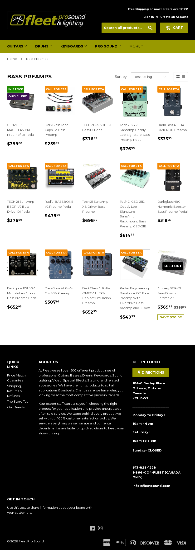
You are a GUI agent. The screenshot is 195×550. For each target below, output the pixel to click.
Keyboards (72, 46)
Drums (42, 46)
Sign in (148, 17)
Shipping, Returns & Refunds (14, 391)
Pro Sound (106, 46)
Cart (177, 27)
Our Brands (15, 407)
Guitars (15, 46)
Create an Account (174, 17)
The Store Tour (18, 401)
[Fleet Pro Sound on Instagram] (100, 529)
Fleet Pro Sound (31, 541)
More (135, 46)
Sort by (121, 77)
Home (12, 59)
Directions (152, 372)
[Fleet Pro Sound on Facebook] (92, 529)
